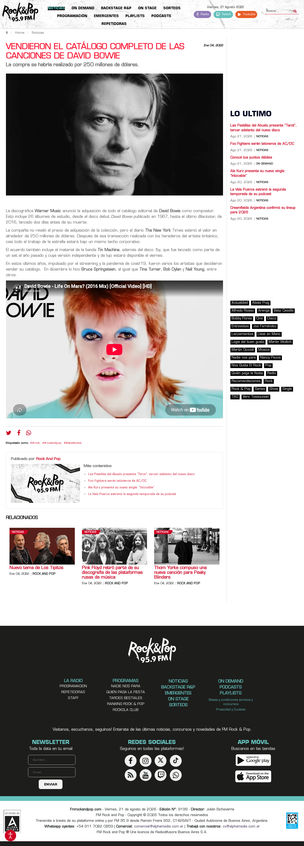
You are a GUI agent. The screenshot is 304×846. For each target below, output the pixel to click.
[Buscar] (295, 10)
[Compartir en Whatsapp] (28, 433)
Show (273, 389)
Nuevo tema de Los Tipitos (36, 568)
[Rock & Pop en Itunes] (253, 776)
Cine (259, 318)
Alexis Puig (260, 303)
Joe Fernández (264, 326)
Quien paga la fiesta (125, 692)
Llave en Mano (269, 334)
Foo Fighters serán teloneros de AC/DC (117, 481)
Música (264, 350)
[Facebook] (18, 434)
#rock (36, 443)
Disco (271, 318)
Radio (204, 14)
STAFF (73, 698)
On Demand (264, 164)
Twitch (226, 14)
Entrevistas (240, 326)
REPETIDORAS (73, 692)
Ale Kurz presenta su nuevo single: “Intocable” (121, 487)
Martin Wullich (280, 342)
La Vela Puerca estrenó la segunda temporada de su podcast (132, 494)
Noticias (18, 532)
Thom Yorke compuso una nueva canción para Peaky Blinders (180, 573)
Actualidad (240, 303)
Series (260, 389)
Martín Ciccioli (243, 350)
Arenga (264, 311)
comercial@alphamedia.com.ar (158, 826)
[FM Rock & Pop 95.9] (19, 13)
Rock (269, 381)
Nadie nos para (244, 358)
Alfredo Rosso (243, 311)
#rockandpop (52, 443)
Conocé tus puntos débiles (251, 157)
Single (287, 389)
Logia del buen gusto (248, 342)
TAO (235, 397)
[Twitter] (8, 434)
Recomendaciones (246, 381)
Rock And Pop (48, 459)
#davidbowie (73, 443)
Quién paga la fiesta (247, 373)
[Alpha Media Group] (12, 821)
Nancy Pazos (270, 358)
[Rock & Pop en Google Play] (253, 760)
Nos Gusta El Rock (246, 365)
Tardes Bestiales (125, 698)
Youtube (248, 14)
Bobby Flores (242, 318)
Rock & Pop (241, 389)
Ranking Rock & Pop (125, 704)
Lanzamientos (242, 334)
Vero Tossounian (256, 397)
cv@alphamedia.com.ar (241, 826)
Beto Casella (284, 311)
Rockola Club (125, 710)
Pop (268, 365)
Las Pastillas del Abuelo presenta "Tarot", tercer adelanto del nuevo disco (141, 474)
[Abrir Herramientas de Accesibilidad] (10, 835)
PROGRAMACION (73, 686)
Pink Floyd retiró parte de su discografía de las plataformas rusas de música (112, 573)
